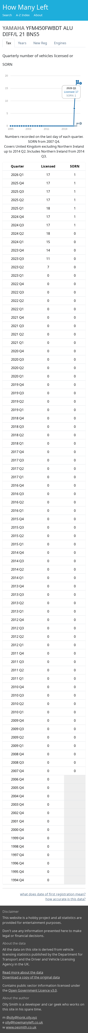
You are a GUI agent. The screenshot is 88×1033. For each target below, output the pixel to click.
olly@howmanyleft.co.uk (24, 1022)
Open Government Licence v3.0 (32, 990)
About (38, 15)
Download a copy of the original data (31, 977)
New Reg (40, 43)
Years (22, 43)
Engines (60, 43)
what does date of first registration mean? (53, 894)
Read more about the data (22, 972)
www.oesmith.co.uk (21, 1027)
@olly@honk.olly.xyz (21, 1017)
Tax (8, 43)
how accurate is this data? (65, 899)
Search (7, 15)
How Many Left (25, 7)
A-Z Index (23, 15)
